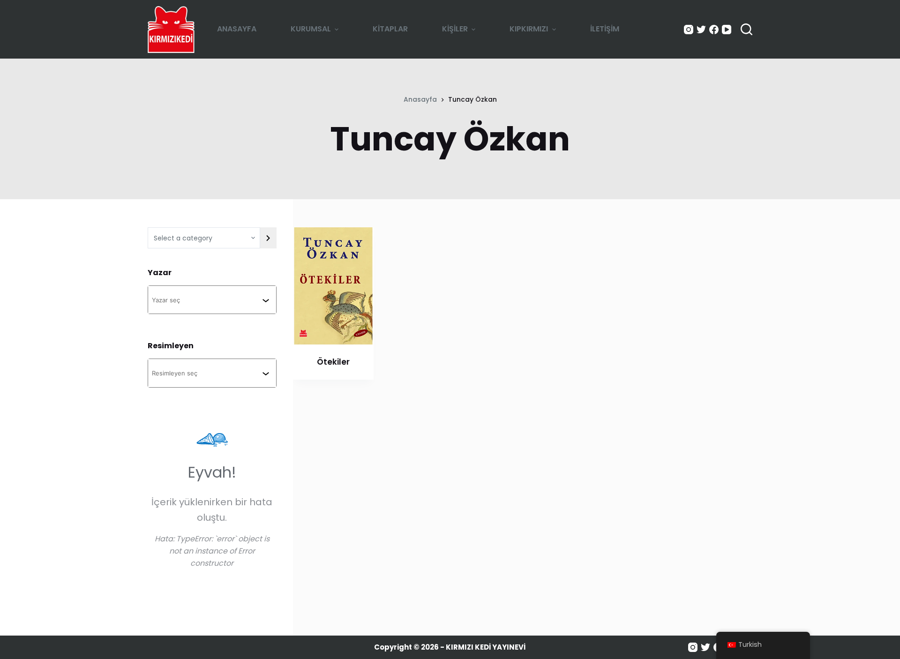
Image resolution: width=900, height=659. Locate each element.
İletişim (604, 28)
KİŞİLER (455, 28)
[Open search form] (746, 29)
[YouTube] (726, 29)
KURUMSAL (311, 28)
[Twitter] (701, 29)
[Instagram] (688, 29)
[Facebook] (714, 29)
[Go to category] (268, 237)
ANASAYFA (236, 28)
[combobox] (207, 299)
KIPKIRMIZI (529, 28)
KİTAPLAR (390, 28)
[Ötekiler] (333, 285)
